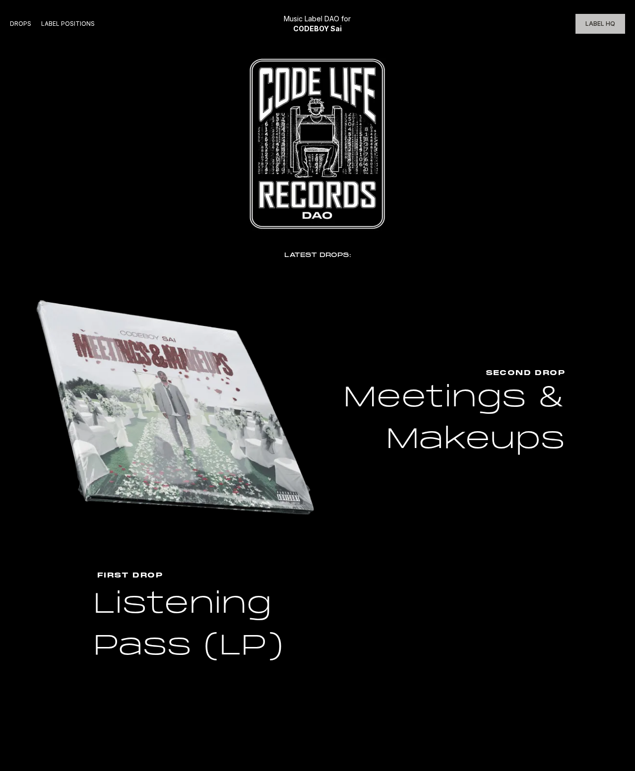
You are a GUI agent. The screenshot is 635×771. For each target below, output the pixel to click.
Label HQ (600, 23)
